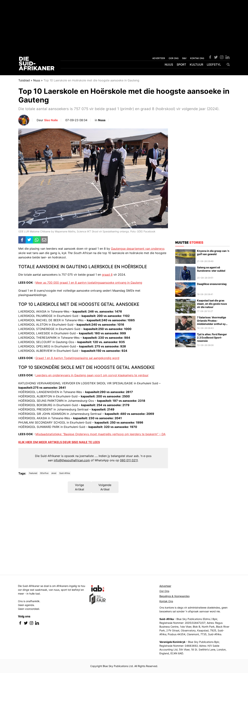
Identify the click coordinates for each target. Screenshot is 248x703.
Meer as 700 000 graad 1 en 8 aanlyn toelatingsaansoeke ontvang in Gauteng (88, 282)
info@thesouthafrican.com (72, 460)
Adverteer (165, 585)
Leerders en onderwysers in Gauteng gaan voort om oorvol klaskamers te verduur (92, 375)
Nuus (169, 64)
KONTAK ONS (197, 58)
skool (53, 473)
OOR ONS (174, 58)
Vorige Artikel (79, 487)
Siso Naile (51, 120)
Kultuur (196, 64)
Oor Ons (164, 591)
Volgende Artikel (104, 487)
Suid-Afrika (64, 473)
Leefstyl (214, 64)
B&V (184, 58)
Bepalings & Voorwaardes (174, 596)
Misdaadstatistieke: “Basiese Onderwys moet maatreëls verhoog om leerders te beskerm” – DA (100, 434)
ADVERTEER (158, 58)
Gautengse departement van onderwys (137, 248)
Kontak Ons (166, 601)
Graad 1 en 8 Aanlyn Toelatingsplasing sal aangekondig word (77, 358)
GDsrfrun (44, 473)
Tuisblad (24, 80)
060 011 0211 (129, 460)
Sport (181, 64)
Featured (33, 473)
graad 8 (107, 274)
